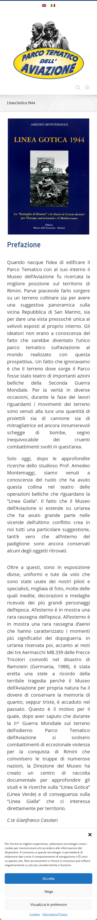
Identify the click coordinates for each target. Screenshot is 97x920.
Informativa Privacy (55, 914)
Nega (48, 892)
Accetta (48, 879)
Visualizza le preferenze (48, 905)
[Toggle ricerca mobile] (78, 87)
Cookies (35, 914)
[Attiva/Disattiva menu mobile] (87, 87)
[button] (90, 834)
